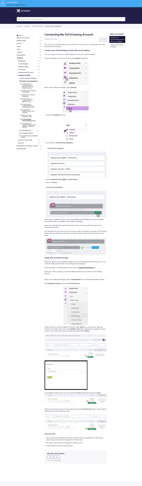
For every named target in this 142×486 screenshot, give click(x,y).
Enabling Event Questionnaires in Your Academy (28, 111)
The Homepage (23, 64)
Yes (50, 457)
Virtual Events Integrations (53, 26)
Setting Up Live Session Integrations (28, 95)
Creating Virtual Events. (86, 267)
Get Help (21, 143)
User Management (25, 130)
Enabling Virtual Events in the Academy (29, 91)
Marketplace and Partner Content (27, 146)
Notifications (22, 61)
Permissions (22, 69)
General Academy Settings (27, 78)
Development (21, 55)
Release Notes (21, 40)
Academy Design (23, 66)
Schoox (19, 26)
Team (18, 49)
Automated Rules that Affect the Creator (29, 136)
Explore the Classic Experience (16, 5)
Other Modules (21, 148)
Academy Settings (37, 26)
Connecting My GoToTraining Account (28, 120)
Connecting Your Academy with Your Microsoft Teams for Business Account (27, 86)
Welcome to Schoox (23, 38)
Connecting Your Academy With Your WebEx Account (27, 100)
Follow (103, 39)
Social (19, 46)
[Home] (23, 10)
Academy (27, 26)
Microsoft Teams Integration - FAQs (27, 116)
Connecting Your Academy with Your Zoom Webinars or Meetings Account (29, 125)
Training (19, 52)
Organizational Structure (25, 72)
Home (21, 35)
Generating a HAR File (27, 133)
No (56, 457)
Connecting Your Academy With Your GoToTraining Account (28, 106)
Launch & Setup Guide (25, 140)
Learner (19, 43)
